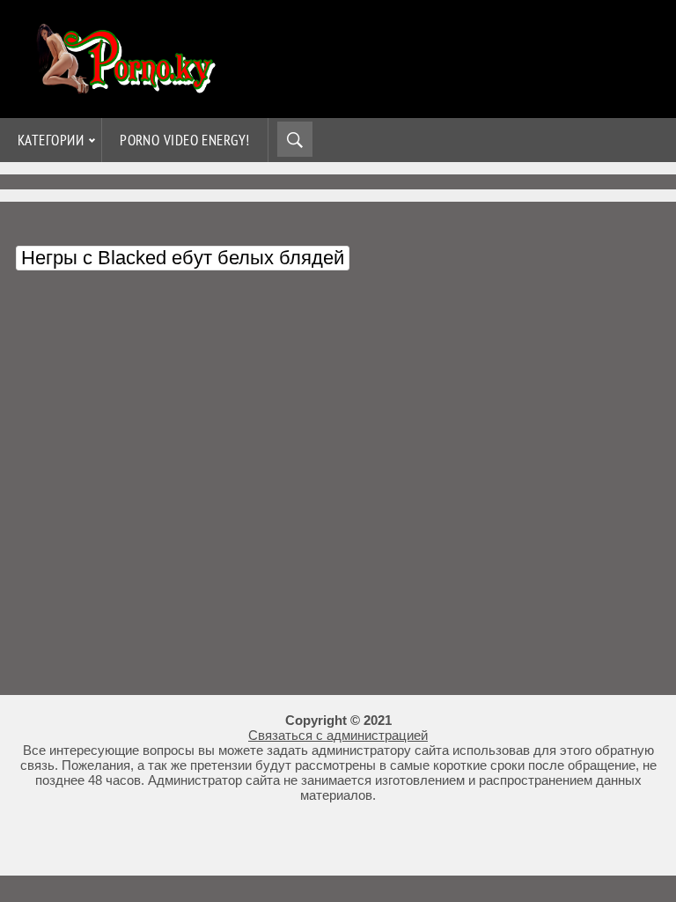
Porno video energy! (185, 140)
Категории (51, 140)
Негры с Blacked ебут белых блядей (182, 258)
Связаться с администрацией (338, 735)
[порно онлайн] (123, 86)
